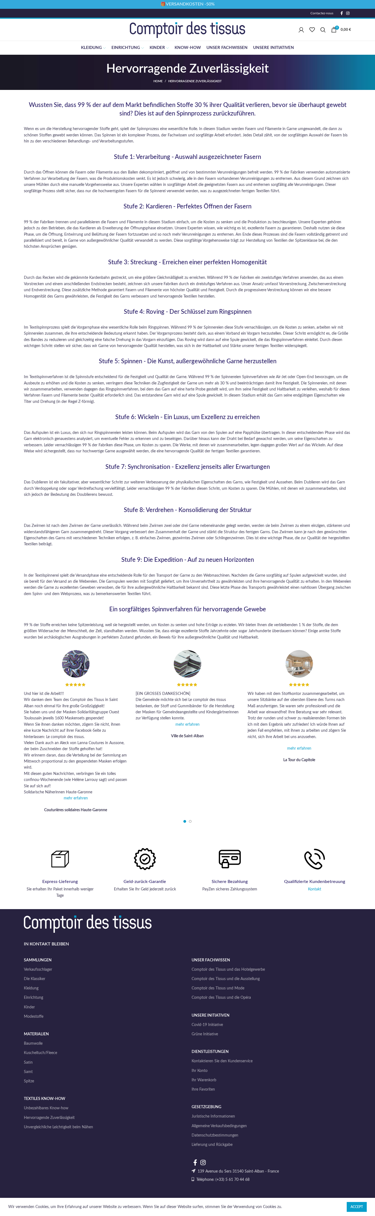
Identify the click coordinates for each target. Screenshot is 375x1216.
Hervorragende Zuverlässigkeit (49, 1118)
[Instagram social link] (348, 13)
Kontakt (314, 889)
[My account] (301, 29)
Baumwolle (33, 1044)
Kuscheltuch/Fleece (40, 1053)
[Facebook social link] (342, 13)
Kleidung (31, 988)
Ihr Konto (200, 1071)
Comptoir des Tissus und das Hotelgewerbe (228, 970)
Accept (357, 1207)
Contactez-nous (321, 13)
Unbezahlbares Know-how (46, 1108)
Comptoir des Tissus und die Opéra (221, 998)
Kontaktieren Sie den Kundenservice (222, 1061)
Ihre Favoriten (203, 1089)
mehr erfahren (76, 798)
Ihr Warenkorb (204, 1080)
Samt (28, 1072)
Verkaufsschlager (38, 970)
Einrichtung (33, 998)
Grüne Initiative (205, 1034)
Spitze (29, 1081)
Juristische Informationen (213, 1116)
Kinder (29, 1007)
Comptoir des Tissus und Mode (218, 988)
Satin (28, 1062)
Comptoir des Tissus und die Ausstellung (226, 979)
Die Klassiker (34, 979)
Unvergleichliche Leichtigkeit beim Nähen (58, 1127)
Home (158, 81)
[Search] (323, 29)
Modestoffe (33, 1017)
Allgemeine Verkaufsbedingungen (219, 1126)
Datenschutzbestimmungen (215, 1135)
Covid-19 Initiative (207, 1025)
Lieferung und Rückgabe (212, 1145)
